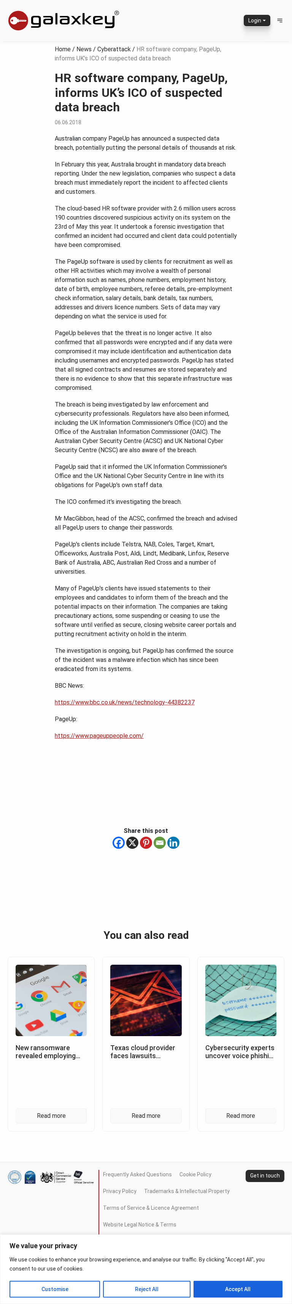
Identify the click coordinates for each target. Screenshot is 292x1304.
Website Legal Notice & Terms (139, 1225)
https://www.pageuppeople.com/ (99, 735)
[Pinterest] (146, 843)
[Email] (160, 843)
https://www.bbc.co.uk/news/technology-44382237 (125, 702)
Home (63, 49)
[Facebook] (119, 843)
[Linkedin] (173, 843)
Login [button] (254, 20)
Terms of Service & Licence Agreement (151, 1208)
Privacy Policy (119, 1191)
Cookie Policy (195, 1174)
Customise (54, 1289)
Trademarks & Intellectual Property (187, 1191)
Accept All (238, 1289)
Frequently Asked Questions (137, 1174)
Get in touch (265, 1176)
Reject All (147, 1289)
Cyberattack (114, 49)
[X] (132, 843)
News (84, 49)
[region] (146, 1269)
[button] (279, 20)
